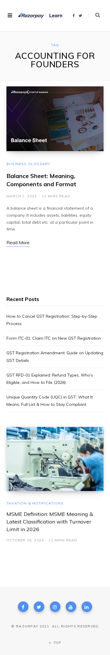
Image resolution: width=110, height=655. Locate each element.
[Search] (94, 15)
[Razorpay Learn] (40, 15)
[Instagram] (55, 606)
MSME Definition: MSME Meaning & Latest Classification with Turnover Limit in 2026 (49, 522)
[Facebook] (23, 606)
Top (57, 642)
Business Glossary (28, 164)
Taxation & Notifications (35, 503)
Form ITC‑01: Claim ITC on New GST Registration (53, 338)
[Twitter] (39, 606)
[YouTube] (71, 606)
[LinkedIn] (87, 606)
